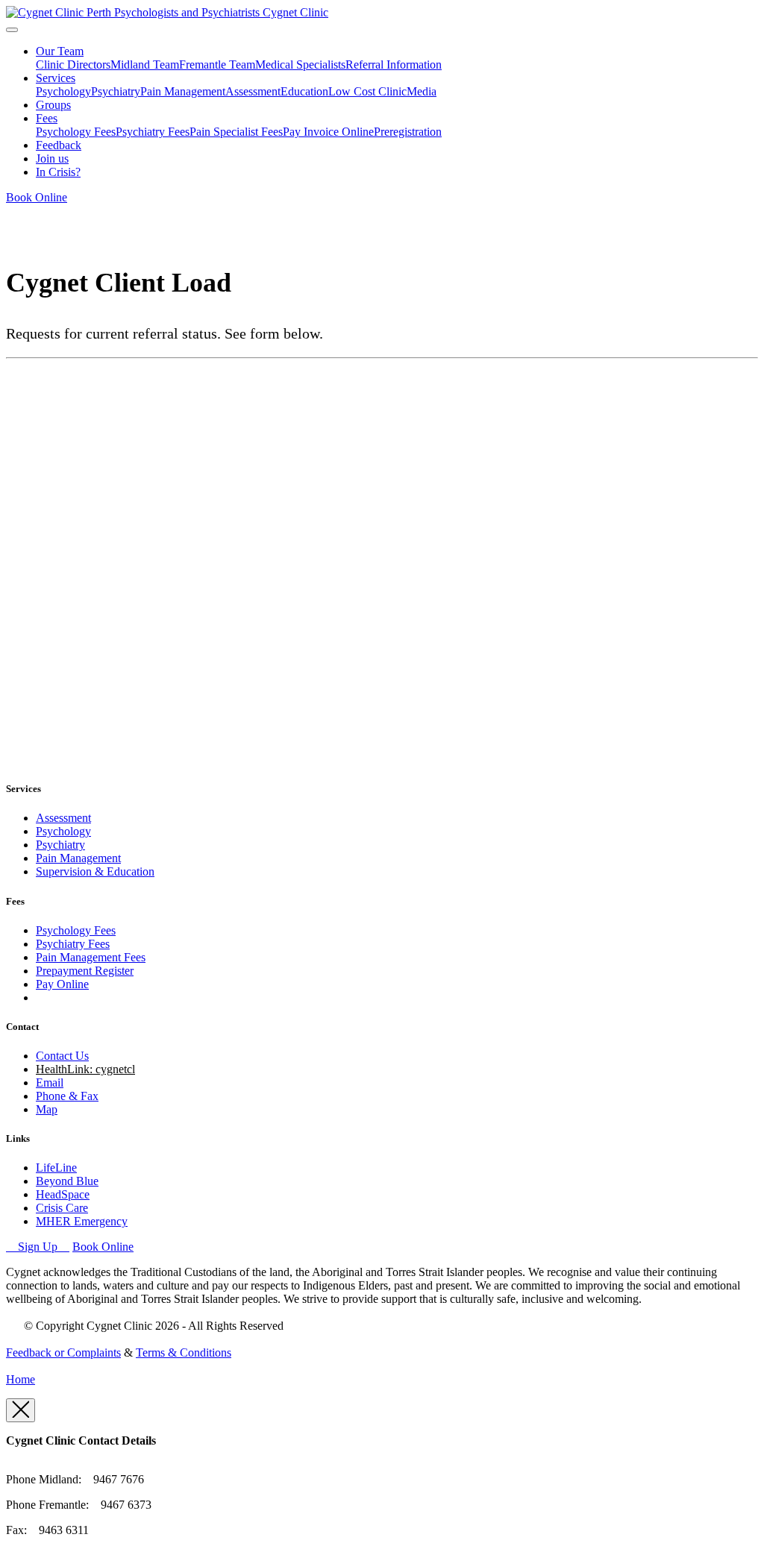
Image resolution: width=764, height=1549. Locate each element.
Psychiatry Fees (153, 131)
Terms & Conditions (183, 1352)
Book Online (36, 197)
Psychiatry (115, 91)
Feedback (58, 145)
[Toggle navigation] (12, 30)
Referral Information (393, 64)
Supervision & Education (95, 871)
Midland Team (144, 64)
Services (55, 78)
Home (20, 1379)
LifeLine (56, 1167)
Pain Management (182, 91)
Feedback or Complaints (63, 1352)
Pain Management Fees (90, 957)
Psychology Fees (76, 131)
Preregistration (408, 131)
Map (46, 1109)
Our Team (60, 51)
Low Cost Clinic (367, 91)
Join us (52, 158)
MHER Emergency (82, 1221)
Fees (46, 118)
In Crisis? (58, 172)
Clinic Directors (73, 64)
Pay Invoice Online (328, 131)
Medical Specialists (300, 64)
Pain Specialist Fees (236, 131)
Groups (53, 104)
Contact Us (62, 1055)
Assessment (253, 91)
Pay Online (62, 984)
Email (49, 1082)
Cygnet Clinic (295, 12)
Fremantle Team (217, 64)
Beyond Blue (67, 1181)
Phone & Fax (67, 1096)
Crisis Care (62, 1207)
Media (421, 91)
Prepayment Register (85, 970)
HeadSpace (63, 1194)
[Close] (20, 1410)
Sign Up (37, 1246)
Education (304, 91)
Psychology (63, 91)
